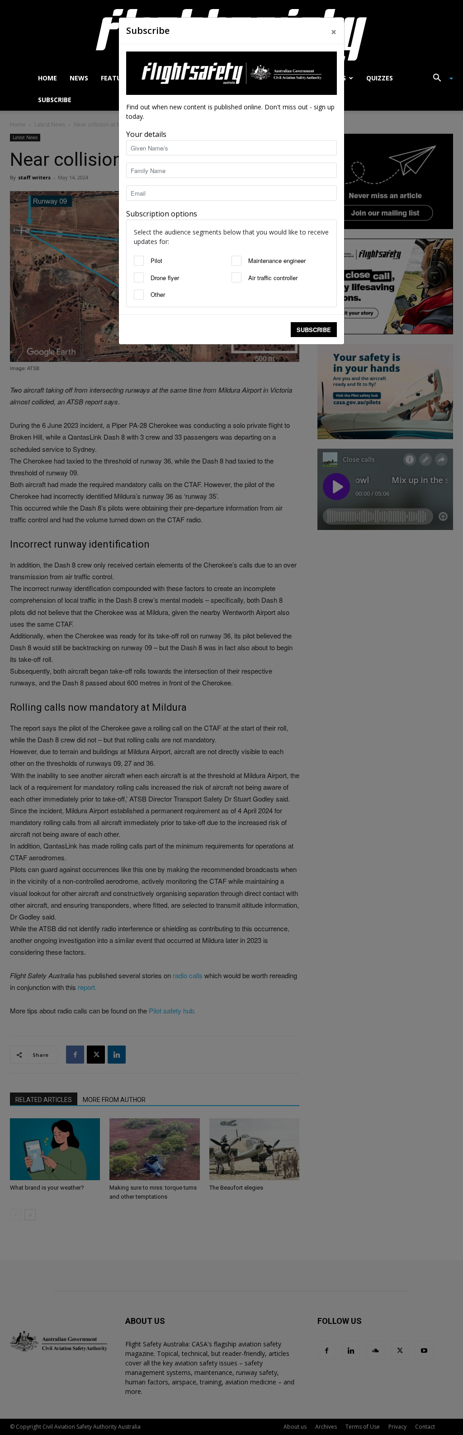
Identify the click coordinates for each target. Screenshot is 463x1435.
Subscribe (314, 329)
